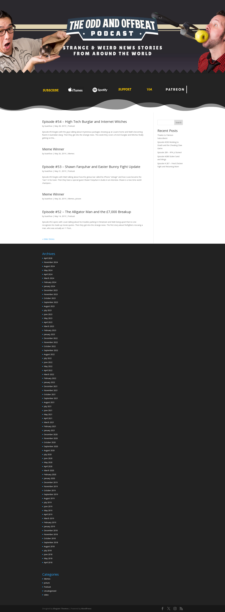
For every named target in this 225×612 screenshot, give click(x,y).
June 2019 (48, 506)
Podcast (71, 126)
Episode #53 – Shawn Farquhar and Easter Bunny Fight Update (91, 166)
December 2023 (51, 290)
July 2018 (48, 550)
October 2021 (50, 394)
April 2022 (48, 370)
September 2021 (51, 398)
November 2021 (51, 390)
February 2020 (50, 474)
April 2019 (48, 514)
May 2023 (48, 318)
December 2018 (51, 530)
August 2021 (49, 402)
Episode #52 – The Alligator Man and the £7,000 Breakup (86, 211)
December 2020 (51, 434)
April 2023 (48, 322)
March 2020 (49, 470)
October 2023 (50, 298)
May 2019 (48, 510)
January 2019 (49, 526)
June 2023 (48, 314)
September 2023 (51, 302)
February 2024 (50, 282)
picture (78, 198)
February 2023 (50, 330)
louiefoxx (48, 126)
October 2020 (50, 442)
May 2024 (48, 270)
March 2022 (49, 374)
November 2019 (51, 486)
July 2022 (48, 358)
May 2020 (48, 462)
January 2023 (49, 334)
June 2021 (48, 410)
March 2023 (49, 326)
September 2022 (51, 350)
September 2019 (51, 494)
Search (178, 122)
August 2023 (49, 306)
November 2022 (51, 342)
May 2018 (48, 558)
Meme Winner (53, 149)
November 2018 (51, 534)
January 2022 (49, 382)
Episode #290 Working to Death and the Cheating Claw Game (169, 145)
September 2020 (51, 446)
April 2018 (48, 562)
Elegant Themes (61, 608)
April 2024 (48, 274)
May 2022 (48, 366)
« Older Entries (48, 239)
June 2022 (48, 362)
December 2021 (51, 386)
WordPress (86, 608)
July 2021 (48, 406)
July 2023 (48, 310)
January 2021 (49, 430)
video (46, 595)
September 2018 (51, 542)
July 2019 (48, 502)
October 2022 (50, 346)
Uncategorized (50, 591)
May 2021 (48, 414)
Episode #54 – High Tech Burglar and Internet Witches (84, 121)
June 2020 (48, 458)
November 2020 (51, 438)
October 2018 (50, 538)
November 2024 (51, 262)
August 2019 (49, 498)
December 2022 (51, 338)
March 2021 (49, 422)
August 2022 (49, 354)
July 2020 (48, 454)
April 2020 (48, 466)
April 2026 (48, 258)
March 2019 (49, 518)
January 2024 (49, 286)
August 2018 (49, 546)
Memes (71, 153)
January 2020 (49, 478)
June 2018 (48, 554)
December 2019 (51, 482)
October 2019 (50, 490)
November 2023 (51, 294)
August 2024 (49, 266)
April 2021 (48, 418)
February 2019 (50, 522)
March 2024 (49, 278)
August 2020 (49, 450)
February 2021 (50, 426)
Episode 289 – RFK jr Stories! (169, 152)
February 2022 (50, 378)
